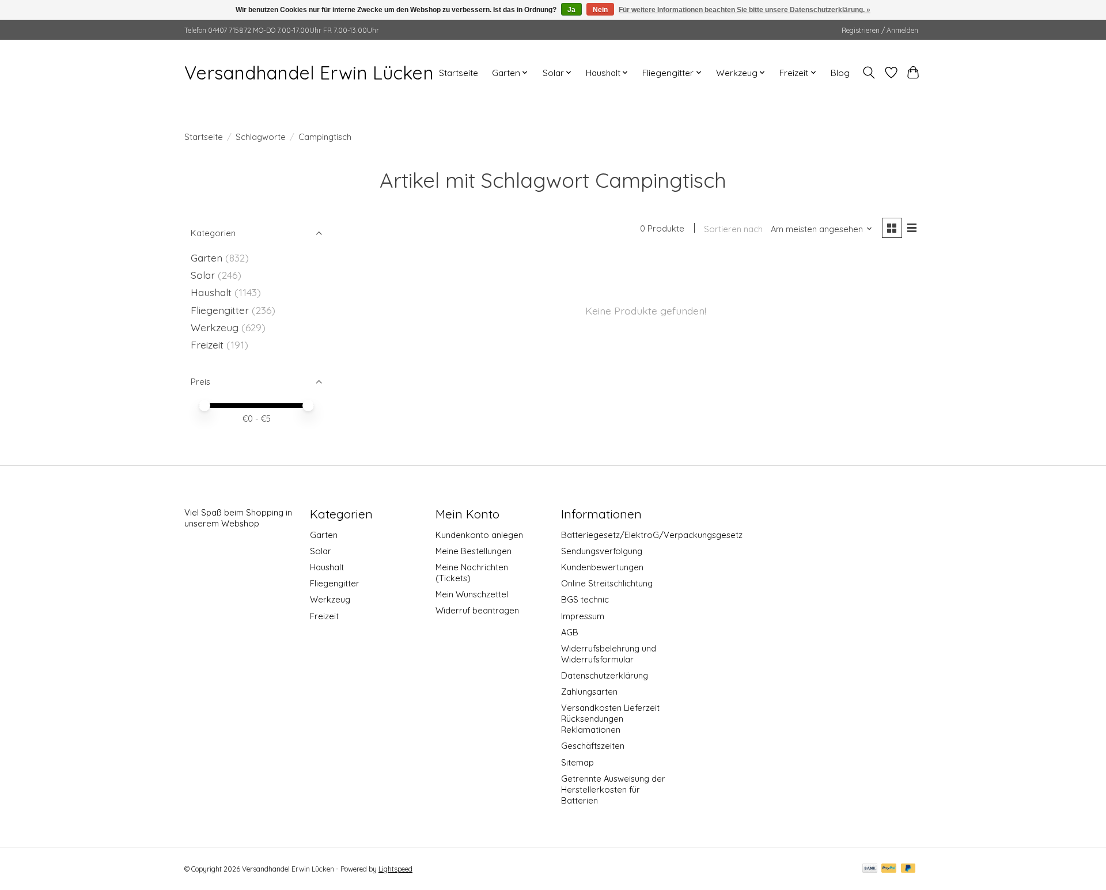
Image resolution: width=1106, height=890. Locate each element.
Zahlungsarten (589, 691)
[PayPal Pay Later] (908, 869)
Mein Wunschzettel (471, 594)
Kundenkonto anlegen (479, 534)
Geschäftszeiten (592, 745)
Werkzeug (214, 327)
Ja (571, 10)
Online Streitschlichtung (607, 583)
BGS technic (585, 599)
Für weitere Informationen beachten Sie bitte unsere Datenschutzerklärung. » (744, 10)
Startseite (458, 72)
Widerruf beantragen (477, 610)
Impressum (582, 616)
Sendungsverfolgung (601, 551)
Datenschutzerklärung (604, 675)
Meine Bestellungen (473, 551)
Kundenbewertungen (602, 567)
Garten (206, 257)
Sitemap (577, 762)
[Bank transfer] (869, 869)
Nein (600, 10)
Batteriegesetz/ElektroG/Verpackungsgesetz (652, 534)
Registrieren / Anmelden (880, 30)
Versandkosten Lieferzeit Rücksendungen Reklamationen (610, 718)
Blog (840, 72)
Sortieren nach (733, 229)
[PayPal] (888, 869)
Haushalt (211, 292)
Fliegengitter (220, 310)
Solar (203, 274)
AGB (569, 632)
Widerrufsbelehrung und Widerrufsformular (608, 654)
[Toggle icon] (869, 72)
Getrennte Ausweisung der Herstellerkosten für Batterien (613, 789)
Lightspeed (395, 869)
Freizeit (207, 344)
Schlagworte (261, 136)
